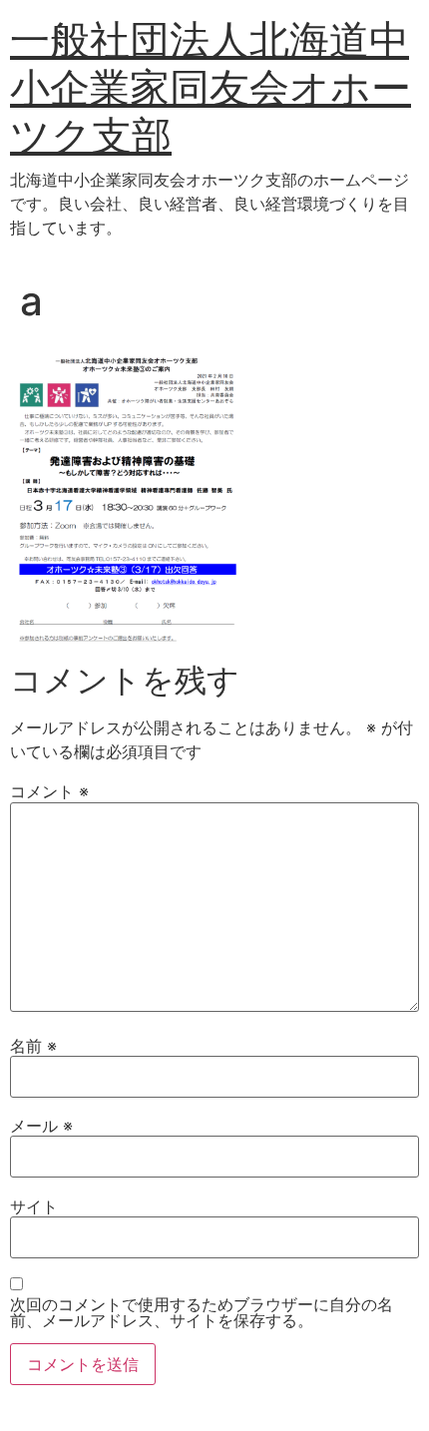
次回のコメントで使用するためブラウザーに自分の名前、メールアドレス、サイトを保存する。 (201, 1312)
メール (41, 1126)
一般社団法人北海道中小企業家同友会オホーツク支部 (210, 87)
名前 (33, 1046)
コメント (49, 791)
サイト (34, 1206)
